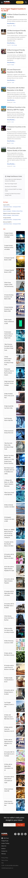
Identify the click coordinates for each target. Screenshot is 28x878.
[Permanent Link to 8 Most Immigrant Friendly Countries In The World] (3, 51)
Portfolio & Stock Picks (17, 211)
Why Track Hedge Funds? (11, 184)
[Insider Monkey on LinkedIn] (25, 834)
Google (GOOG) (7, 217)
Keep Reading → (11, 23)
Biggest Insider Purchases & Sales (11, 213)
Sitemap (3, 854)
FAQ (2, 863)
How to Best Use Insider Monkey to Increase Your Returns (13, 180)
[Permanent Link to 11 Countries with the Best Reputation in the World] (3, 89)
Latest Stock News (7, 207)
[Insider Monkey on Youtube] (22, 834)
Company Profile (17, 207)
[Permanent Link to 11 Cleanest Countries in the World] (3, 128)
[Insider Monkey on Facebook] (16, 834)
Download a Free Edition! (11, 186)
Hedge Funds (4, 841)
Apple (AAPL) (6, 205)
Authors (3, 848)
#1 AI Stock (19, 2)
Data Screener (15, 215)
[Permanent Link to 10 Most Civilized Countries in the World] (3, 15)
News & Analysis (7, 211)
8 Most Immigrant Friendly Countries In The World (16, 51)
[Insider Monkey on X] (19, 834)
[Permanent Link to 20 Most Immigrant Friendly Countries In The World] (3, 31)
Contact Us (4, 851)
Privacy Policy (4, 858)
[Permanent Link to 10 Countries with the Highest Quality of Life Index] (3, 149)
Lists (12, 45)
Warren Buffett (6, 209)
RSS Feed (6, 838)
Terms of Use (4, 860)
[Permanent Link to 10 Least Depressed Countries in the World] (3, 70)
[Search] (25, 2)
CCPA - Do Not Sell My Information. (10, 865)
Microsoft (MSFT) (7, 222)
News (14, 25)
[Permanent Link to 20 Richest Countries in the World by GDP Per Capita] (3, 108)
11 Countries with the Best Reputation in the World (15, 89)
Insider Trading (5, 843)
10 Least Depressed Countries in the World (14, 70)
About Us (3, 846)
